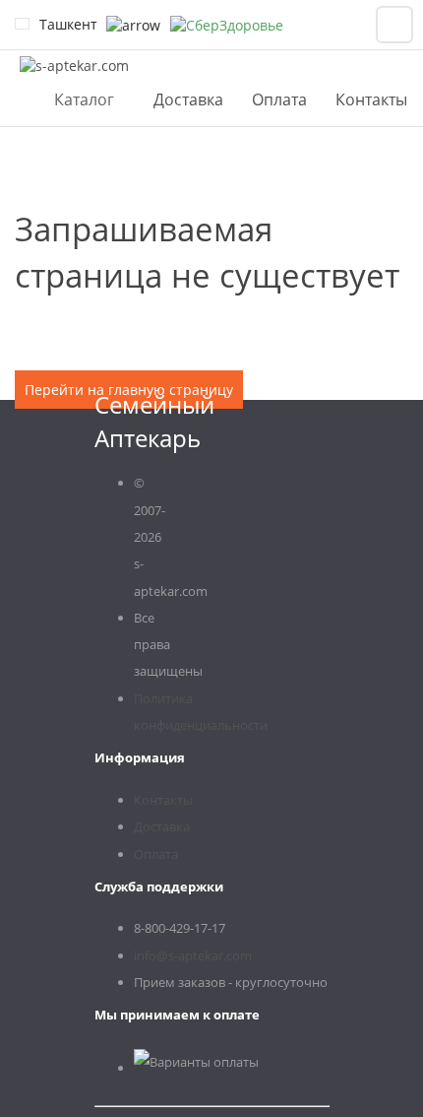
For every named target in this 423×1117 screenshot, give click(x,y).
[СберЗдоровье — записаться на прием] (226, 25)
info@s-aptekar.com (193, 955)
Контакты (371, 99)
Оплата (279, 99)
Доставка (188, 99)
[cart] (394, 24)
